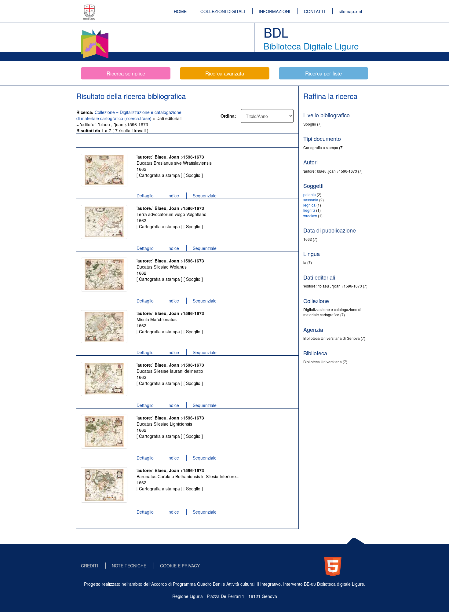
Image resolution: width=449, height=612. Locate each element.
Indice (173, 195)
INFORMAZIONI (274, 11)
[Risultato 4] (104, 327)
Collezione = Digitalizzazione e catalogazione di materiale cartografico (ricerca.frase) (128, 115)
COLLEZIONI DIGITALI (222, 11)
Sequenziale (205, 195)
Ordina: (228, 116)
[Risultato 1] (104, 170)
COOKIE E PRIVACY (180, 566)
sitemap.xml (350, 11)
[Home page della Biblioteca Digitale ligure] (94, 30)
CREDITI (89, 566)
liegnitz (309, 210)
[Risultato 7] (104, 485)
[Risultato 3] (104, 274)
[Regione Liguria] (89, 7)
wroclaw (310, 215)
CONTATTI (314, 11)
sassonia (310, 199)
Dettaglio (145, 195)
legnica (309, 204)
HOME (180, 11)
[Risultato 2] (104, 222)
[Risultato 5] (104, 378)
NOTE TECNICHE (129, 566)
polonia (309, 194)
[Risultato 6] (104, 431)
